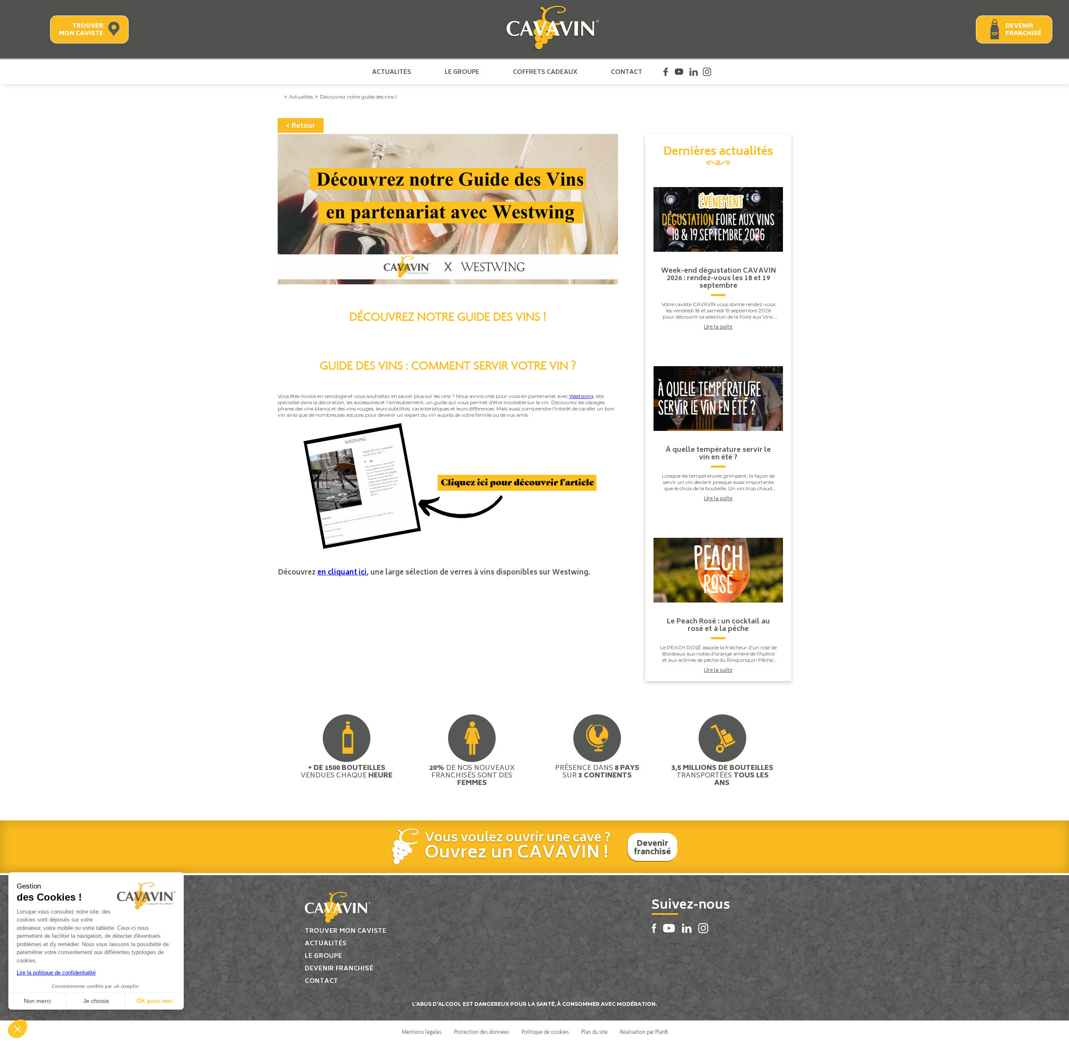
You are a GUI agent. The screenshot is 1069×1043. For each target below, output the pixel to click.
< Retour (300, 126)
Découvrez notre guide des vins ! (358, 97)
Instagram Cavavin (707, 71)
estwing (583, 396)
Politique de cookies (545, 1032)
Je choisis (96, 1000)
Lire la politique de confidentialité (56, 973)
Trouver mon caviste (81, 30)
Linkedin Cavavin (693, 71)
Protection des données (481, 1032)
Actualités (391, 71)
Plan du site (594, 1032)
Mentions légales (421, 1032)
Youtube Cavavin (679, 71)
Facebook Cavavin (665, 71)
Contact (626, 71)
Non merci (37, 1000)
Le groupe (462, 71)
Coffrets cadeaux (545, 71)
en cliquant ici (342, 573)
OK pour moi (154, 1000)
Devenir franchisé (1023, 30)
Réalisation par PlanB (644, 1032)
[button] (18, 1029)
